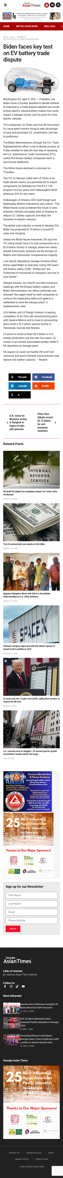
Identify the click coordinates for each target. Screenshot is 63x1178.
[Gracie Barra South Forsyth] (27, 811)
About (51, 1153)
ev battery (11, 39)
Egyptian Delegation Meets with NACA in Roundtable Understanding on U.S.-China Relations (26, 595)
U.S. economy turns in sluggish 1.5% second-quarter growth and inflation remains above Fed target (30, 753)
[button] (5, 5)
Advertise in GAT (34, 1153)
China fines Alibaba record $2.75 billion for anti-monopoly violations (45, 422)
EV (4, 39)
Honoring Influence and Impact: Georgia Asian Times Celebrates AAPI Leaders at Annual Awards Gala (39, 1039)
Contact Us (14, 1153)
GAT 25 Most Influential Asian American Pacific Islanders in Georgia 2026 (39, 1022)
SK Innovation (32, 39)
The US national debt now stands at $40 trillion (24, 544)
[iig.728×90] (31, 18)
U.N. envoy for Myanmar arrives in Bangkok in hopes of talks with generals (18, 422)
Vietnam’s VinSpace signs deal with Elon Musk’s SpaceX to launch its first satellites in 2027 (29, 648)
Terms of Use (42, 1159)
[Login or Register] (52, 4)
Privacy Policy (22, 1159)
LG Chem (21, 39)
